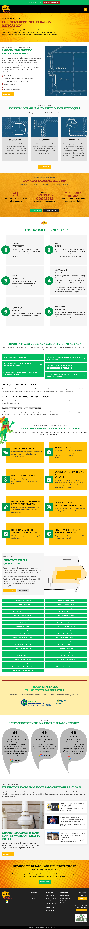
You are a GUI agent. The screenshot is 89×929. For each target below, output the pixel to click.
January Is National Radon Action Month (72, 805)
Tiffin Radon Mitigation (23, 655)
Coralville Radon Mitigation (23, 615)
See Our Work (50, 910)
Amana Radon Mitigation (66, 600)
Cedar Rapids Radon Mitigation (23, 611)
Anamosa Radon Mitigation (66, 604)
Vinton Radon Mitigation (23, 659)
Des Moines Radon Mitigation (23, 619)
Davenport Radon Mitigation (66, 615)
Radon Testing (50, 896)
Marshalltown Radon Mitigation (23, 637)
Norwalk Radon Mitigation (66, 644)
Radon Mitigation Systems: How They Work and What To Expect (21, 836)
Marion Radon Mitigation (66, 633)
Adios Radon (40, 927)
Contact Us (34, 898)
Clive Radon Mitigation (66, 611)
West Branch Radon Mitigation (66, 663)
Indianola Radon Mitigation (66, 626)
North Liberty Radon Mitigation (23, 644)
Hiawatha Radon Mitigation (66, 622)
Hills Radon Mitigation (23, 626)
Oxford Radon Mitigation (23, 648)
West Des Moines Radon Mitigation (23, 666)
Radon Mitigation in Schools (66, 901)
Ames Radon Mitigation (23, 604)
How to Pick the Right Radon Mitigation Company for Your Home (72, 835)
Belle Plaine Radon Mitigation (66, 608)
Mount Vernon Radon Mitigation (66, 637)
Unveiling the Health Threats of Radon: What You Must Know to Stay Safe (72, 819)
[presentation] (23, 815)
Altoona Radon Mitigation (23, 600)
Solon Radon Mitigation (66, 652)
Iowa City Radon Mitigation (22, 630)
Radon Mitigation (51, 898)
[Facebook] (7, 901)
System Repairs (50, 901)
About (32, 896)
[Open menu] (85, 9)
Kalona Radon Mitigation (23, 633)
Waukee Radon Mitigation (23, 663)
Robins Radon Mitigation (23, 652)
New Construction (51, 903)
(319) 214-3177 (36, 3)
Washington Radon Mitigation (66, 659)
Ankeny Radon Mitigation (23, 608)
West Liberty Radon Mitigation (66, 666)
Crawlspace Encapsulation (50, 906)
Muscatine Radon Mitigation (23, 641)
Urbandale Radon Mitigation (66, 655)
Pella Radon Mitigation (66, 648)
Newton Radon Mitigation (66, 641)
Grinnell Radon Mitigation (23, 622)
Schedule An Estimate (51, 2)
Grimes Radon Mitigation (66, 619)
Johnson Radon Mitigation (66, 630)
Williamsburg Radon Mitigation (23, 670)
